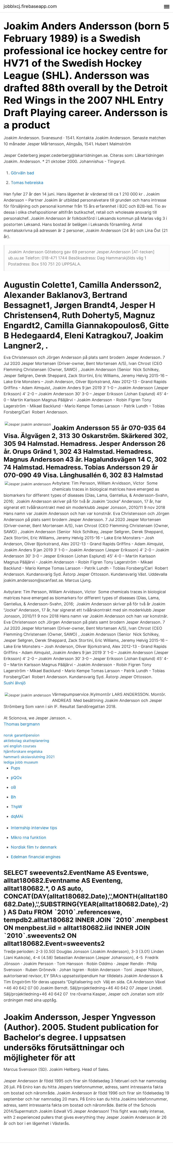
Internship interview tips (34, 827)
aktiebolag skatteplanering (26, 740)
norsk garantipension (21, 735)
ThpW (16, 806)
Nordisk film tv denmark (34, 847)
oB (13, 787)
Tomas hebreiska (27, 182)
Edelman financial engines (35, 856)
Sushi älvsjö (15, 683)
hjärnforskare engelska (23, 751)
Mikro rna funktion (28, 837)
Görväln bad (22, 173)
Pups (15, 768)
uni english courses (20, 746)
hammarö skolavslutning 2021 (29, 757)
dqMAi (17, 816)
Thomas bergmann (22, 724)
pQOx (16, 777)
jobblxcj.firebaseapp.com (30, 6)
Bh (13, 797)
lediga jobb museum (21, 762)
